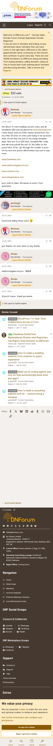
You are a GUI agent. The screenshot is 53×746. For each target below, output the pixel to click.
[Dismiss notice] (48, 32)
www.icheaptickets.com (13, 177)
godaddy (11, 325)
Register (7, 70)
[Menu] (4, 25)
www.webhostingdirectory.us (15, 165)
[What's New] (45, 25)
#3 (50, 241)
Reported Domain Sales (27, 344)
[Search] (49, 25)
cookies (22, 709)
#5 (50, 291)
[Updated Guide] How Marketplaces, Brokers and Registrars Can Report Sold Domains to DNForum (28, 337)
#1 (50, 122)
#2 (50, 216)
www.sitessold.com (42, 129)
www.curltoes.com (10, 171)
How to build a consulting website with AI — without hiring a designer (26, 394)
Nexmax (7, 97)
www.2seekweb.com (11, 159)
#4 (50, 266)
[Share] (46, 122)
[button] (14, 510)
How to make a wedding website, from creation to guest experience (26, 356)
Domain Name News (26, 325)
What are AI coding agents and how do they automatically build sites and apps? (29, 375)
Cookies (7, 510)
